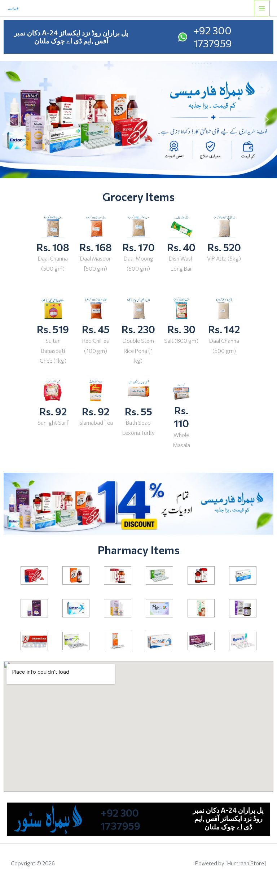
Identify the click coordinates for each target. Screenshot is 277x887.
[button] (11, 119)
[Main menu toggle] (262, 8)
